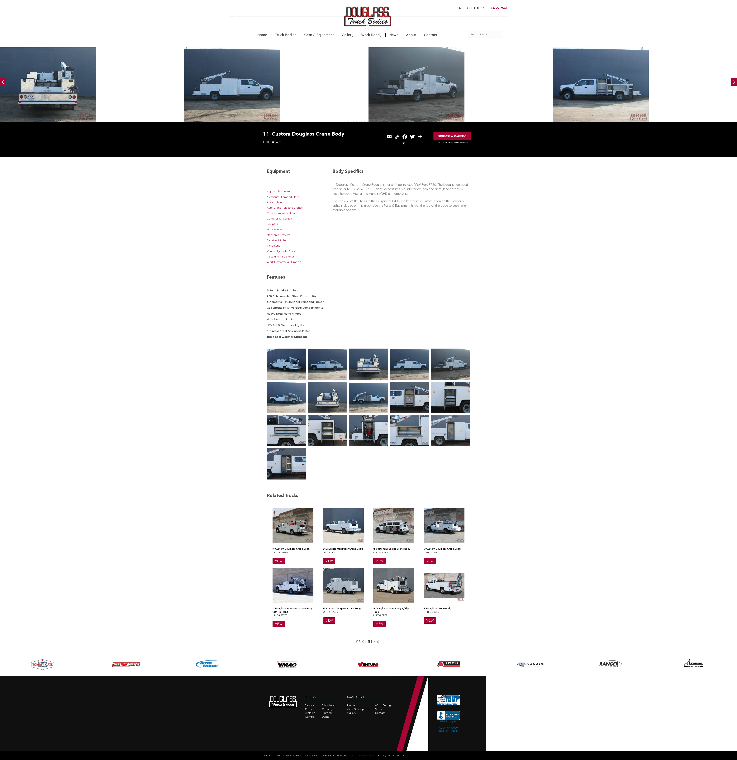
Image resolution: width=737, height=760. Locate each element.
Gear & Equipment (319, 35)
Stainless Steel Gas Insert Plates (288, 331)
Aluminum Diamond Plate (283, 197)
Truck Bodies (285, 35)
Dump (326, 716)
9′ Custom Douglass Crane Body (442, 548)
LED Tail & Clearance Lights (285, 325)
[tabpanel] (92, 85)
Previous (3, 82)
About (411, 35)
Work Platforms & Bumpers (284, 262)
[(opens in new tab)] (44, 663)
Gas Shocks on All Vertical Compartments (295, 307)
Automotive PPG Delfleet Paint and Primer (295, 302)
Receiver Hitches (277, 240)
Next (734, 82)
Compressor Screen (279, 218)
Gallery (347, 35)
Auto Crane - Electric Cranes (285, 207)
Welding (310, 713)
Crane (309, 709)
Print (406, 143)
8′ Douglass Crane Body (437, 608)
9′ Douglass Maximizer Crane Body (343, 548)
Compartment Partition (281, 213)
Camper (310, 716)
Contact (430, 35)
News (393, 35)
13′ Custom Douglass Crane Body (342, 608)
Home (262, 35)
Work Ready (371, 35)
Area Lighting (275, 202)
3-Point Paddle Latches (282, 290)
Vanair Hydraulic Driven (282, 251)
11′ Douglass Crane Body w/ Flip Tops (391, 610)
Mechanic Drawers (278, 235)
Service (309, 705)
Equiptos (272, 224)
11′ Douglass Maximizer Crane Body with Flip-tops (292, 610)
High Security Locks (280, 319)
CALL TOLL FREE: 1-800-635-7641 (452, 142)
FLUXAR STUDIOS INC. (364, 755)
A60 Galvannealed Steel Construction (292, 296)
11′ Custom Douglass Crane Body (291, 548)
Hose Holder (275, 229)
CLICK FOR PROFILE (448, 731)
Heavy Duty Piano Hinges (284, 313)
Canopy (327, 709)
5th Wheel (328, 705)
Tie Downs (273, 245)
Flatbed (327, 713)
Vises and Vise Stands (281, 256)
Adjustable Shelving (279, 191)
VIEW (278, 561)
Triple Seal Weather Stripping (287, 337)
